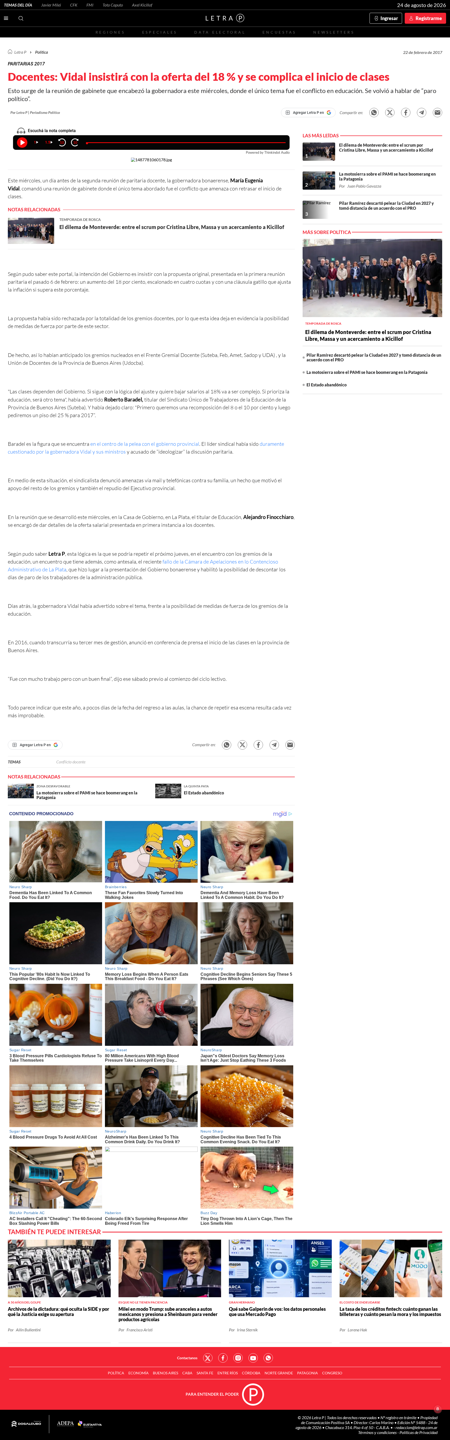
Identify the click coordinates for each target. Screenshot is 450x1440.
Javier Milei (51, 4)
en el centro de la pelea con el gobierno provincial (144, 444)
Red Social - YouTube (253, 1358)
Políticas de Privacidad (418, 1432)
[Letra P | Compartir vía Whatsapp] (374, 112)
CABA (187, 1373)
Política (41, 52)
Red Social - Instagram (238, 1358)
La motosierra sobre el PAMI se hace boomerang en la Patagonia (367, 372)
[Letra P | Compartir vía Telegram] (421, 112)
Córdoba (251, 1373)
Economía (138, 1373)
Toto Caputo (113, 4)
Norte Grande (279, 1373)
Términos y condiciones (377, 1432)
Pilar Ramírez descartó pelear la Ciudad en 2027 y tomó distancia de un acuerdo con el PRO (374, 357)
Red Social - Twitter (207, 1358)
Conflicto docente (70, 761)
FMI (89, 4)
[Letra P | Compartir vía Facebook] (405, 112)
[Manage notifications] (438, 1409)
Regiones (110, 32)
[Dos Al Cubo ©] (26, 1424)
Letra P (20, 52)
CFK (73, 4)
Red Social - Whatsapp (268, 1358)
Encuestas (279, 32)
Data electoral (220, 32)
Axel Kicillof (142, 4)
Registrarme (429, 18)
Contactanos (187, 1358)
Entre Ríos (227, 1373)
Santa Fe (205, 1373)
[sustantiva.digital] (90, 1424)
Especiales (159, 32)
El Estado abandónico (327, 384)
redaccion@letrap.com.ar (417, 1427)
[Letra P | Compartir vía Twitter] (389, 112)
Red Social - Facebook (222, 1358)
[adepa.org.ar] (65, 1424)
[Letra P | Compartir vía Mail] (437, 112)
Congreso (332, 1373)
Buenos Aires (165, 1373)
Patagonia (307, 1373)
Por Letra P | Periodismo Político (35, 112)
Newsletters (333, 32)
